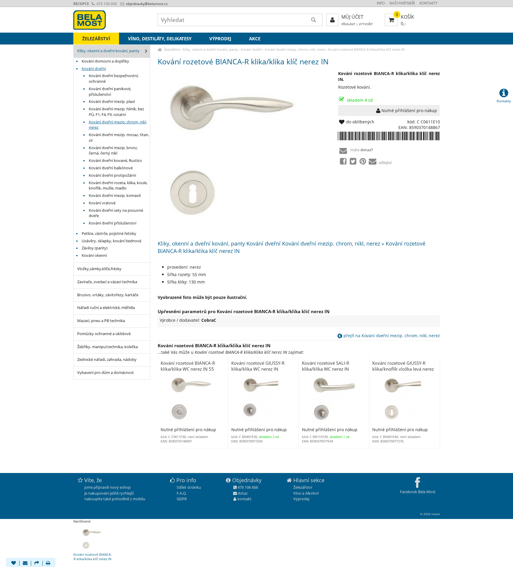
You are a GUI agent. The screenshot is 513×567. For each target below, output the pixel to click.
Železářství (172, 49)
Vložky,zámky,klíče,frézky (99, 268)
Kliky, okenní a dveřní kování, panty (210, 49)
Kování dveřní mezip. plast (112, 101)
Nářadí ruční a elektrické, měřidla (106, 307)
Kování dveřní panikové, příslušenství (110, 91)
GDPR (182, 498)
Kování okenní (94, 255)
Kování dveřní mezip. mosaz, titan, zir (119, 137)
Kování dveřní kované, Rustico (115, 160)
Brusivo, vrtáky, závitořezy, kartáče (107, 294)
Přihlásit (348, 24)
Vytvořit (366, 24)
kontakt (244, 498)
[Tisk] (48, 563)
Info (381, 3)
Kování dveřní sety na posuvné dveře (116, 213)
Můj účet (352, 17)
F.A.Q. (181, 493)
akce (254, 39)
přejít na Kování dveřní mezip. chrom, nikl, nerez (391, 335)
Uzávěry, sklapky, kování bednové (111, 240)
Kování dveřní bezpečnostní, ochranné (114, 78)
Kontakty (428, 3)
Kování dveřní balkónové (111, 168)
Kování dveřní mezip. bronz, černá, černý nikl (113, 150)
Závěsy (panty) (94, 248)
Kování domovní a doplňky (105, 61)
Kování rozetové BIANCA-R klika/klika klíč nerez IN (366, 49)
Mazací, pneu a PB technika (101, 320)
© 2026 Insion (430, 514)
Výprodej (220, 39)
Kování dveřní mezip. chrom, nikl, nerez (295, 49)
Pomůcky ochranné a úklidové (104, 333)
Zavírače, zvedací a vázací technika (107, 281)
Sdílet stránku (189, 487)
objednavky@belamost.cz (146, 3)
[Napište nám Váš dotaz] (25, 563)
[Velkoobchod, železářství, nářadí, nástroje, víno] (160, 49)
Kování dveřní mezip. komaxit (115, 195)
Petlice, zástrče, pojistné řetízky (109, 233)
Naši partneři (402, 3)
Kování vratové (102, 203)
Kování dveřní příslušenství (112, 223)
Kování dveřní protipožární (112, 175)
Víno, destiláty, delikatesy (159, 39)
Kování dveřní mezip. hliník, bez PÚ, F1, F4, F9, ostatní (116, 111)
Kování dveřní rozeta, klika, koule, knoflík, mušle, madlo (118, 185)
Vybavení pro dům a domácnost (105, 372)
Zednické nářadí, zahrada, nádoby (107, 359)
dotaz (243, 493)
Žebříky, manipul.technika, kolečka (107, 346)
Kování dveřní (251, 49)
